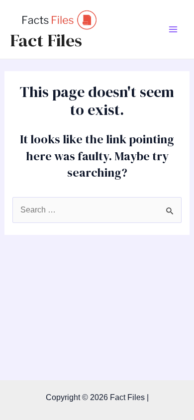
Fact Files (46, 40)
